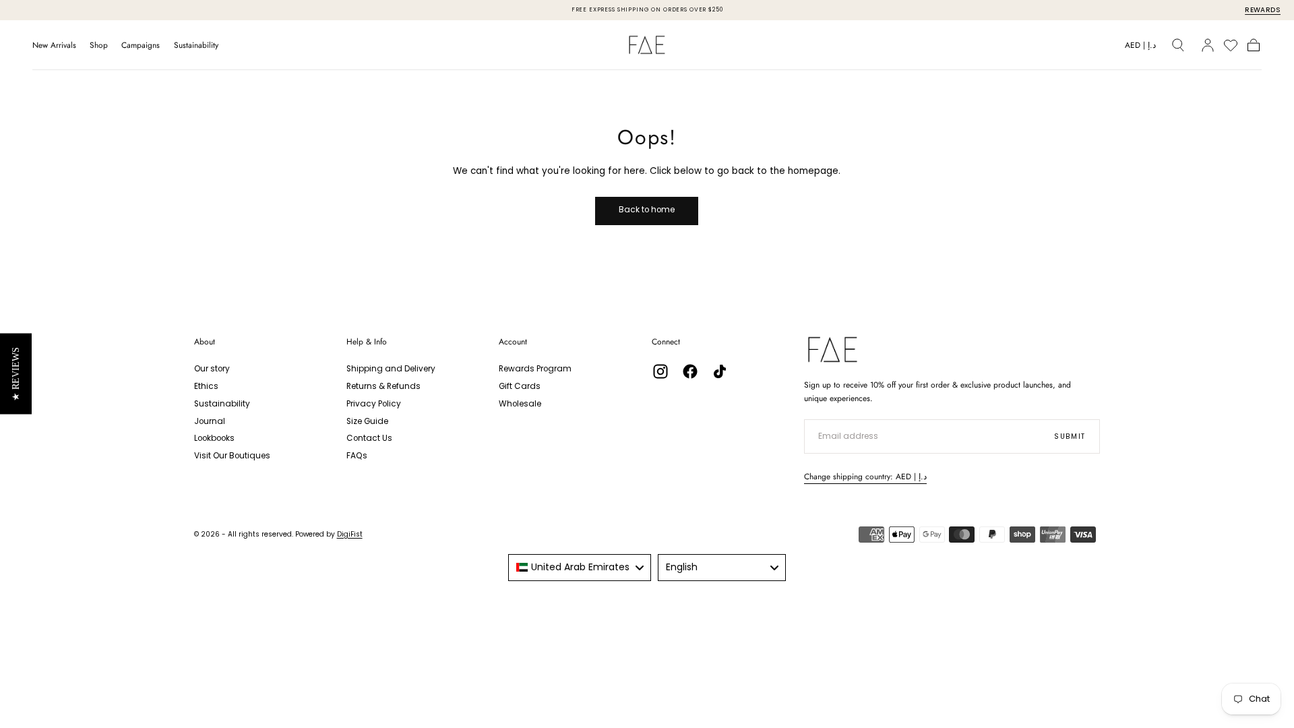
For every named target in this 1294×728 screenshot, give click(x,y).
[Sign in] (1208, 45)
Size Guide (367, 421)
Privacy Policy (373, 403)
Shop (99, 45)
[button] (1140, 47)
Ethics (206, 386)
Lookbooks (214, 438)
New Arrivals (54, 45)
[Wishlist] (1231, 45)
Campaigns (140, 45)
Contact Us (369, 438)
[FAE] (832, 349)
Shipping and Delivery (390, 368)
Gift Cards (520, 386)
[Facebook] (690, 371)
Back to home (647, 209)
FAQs (356, 455)
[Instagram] (660, 371)
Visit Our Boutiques (232, 455)
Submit (1070, 436)
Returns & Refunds (383, 386)
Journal (209, 421)
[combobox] (579, 567)
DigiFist (350, 534)
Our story (212, 368)
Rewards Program (535, 368)
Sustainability (196, 45)
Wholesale (520, 403)
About (204, 342)
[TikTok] (720, 371)
